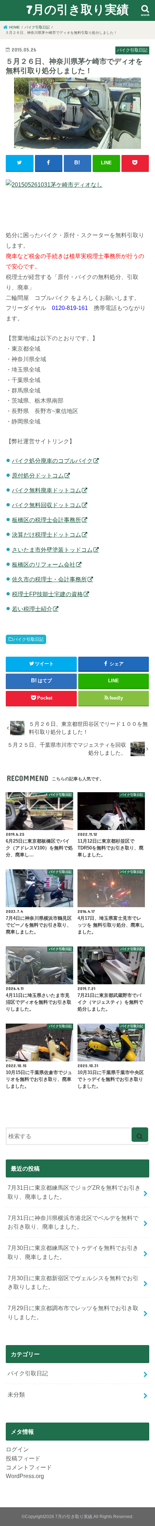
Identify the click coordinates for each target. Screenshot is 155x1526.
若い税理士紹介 (32, 608)
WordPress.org (25, 1476)
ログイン (17, 1449)
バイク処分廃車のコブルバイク (52, 460)
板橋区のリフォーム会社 (43, 564)
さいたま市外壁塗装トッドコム (52, 549)
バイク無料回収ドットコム (46, 505)
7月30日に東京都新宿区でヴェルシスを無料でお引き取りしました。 (73, 1282)
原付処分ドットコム (38, 475)
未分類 (16, 1394)
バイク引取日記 (28, 639)
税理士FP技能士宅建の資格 (47, 594)
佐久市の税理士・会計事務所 (49, 579)
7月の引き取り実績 (77, 9)
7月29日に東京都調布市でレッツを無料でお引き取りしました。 (73, 1312)
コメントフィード (29, 1467)
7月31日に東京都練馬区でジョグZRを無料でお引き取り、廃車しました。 (74, 1192)
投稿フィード (23, 1458)
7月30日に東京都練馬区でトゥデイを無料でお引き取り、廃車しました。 (73, 1252)
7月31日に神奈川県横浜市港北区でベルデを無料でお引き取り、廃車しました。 (73, 1222)
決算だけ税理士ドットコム (46, 534)
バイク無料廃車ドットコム (46, 490)
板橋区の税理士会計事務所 (46, 519)
